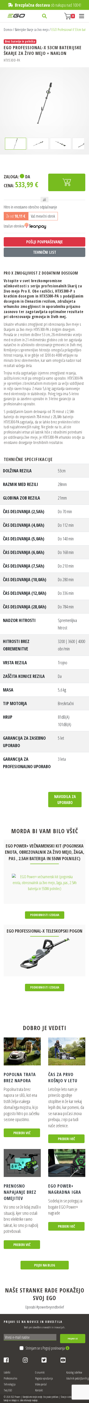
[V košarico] (66, 182)
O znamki (40, 1372)
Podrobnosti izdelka (44, 915)
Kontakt (39, 1390)
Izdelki (7, 1372)
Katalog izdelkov (74, 1372)
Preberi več (21, 1132)
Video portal (41, 1384)
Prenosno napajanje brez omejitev (20, 1192)
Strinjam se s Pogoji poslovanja (45, 1348)
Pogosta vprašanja (44, 1378)
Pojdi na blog (44, 1265)
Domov (8, 29)
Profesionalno (10, 1378)
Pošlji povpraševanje (44, 242)
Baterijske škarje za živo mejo (32, 29)
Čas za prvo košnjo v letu (62, 1077)
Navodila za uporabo (65, 799)
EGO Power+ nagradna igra (64, 1189)
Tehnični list (44, 252)
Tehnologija (10, 1384)
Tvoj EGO (8, 1390)
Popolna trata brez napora (20, 1077)
